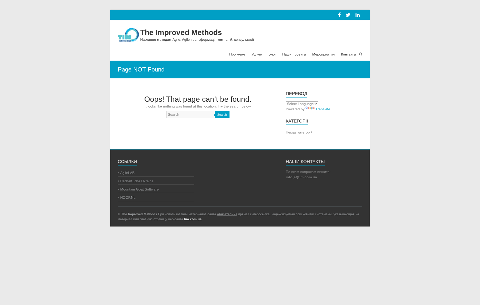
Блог (272, 54)
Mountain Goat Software (139, 189)
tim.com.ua (193, 219)
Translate (323, 109)
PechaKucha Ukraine (137, 181)
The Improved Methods (181, 32)
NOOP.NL (128, 198)
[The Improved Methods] (128, 33)
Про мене (237, 54)
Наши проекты (294, 54)
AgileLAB (127, 173)
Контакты (348, 54)
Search (222, 114)
